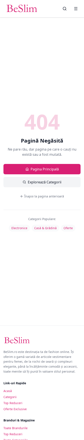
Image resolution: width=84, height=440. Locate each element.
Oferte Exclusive (15, 409)
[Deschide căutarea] (64, 9)
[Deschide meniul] (76, 9)
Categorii (10, 397)
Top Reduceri (12, 403)
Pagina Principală (45, 169)
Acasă (7, 391)
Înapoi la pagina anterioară (44, 196)
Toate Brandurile (15, 428)
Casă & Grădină (45, 228)
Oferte (68, 228)
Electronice (19, 228)
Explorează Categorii (44, 182)
